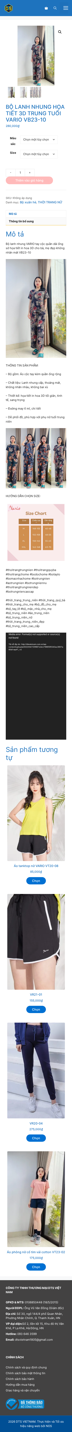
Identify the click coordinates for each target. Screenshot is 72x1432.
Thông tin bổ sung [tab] (21, 221)
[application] (36, 686)
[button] (55, 8)
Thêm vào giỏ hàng (29, 180)
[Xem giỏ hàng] (46, 8)
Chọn (36, 881)
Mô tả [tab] (13, 214)
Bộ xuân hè (28, 202)
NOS (49, 1426)
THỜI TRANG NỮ (50, 202)
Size (13, 153)
